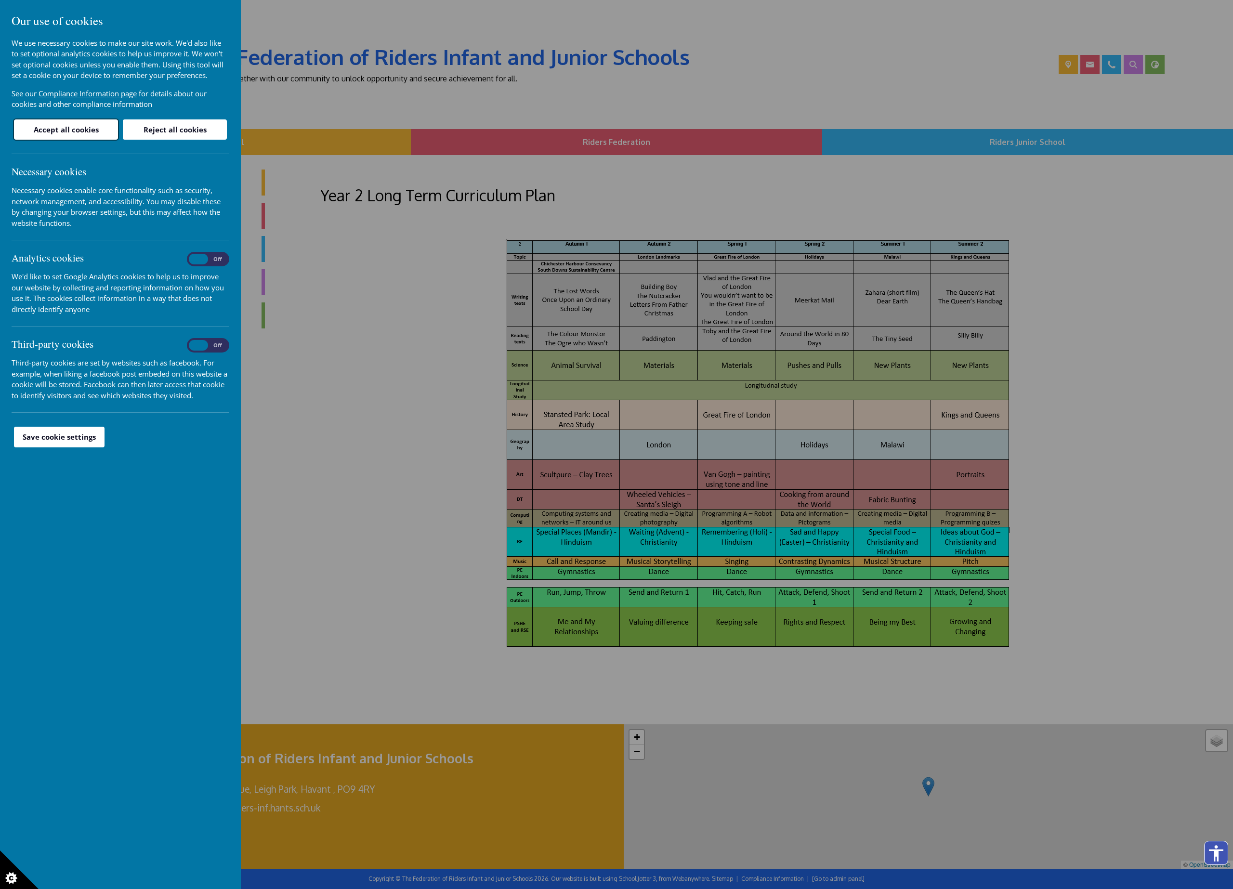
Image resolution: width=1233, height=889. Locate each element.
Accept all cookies (66, 129)
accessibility (1216, 853)
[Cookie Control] (19, 869)
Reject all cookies (175, 129)
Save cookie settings (59, 437)
